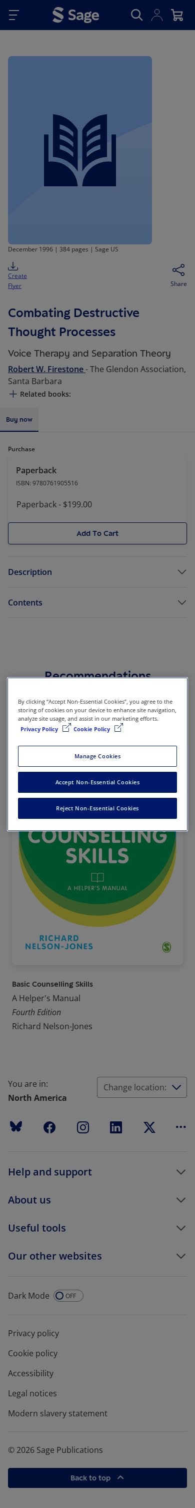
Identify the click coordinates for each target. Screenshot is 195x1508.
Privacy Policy (40, 729)
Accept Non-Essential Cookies (98, 782)
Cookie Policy (93, 729)
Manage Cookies (97, 756)
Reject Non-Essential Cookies (97, 808)
